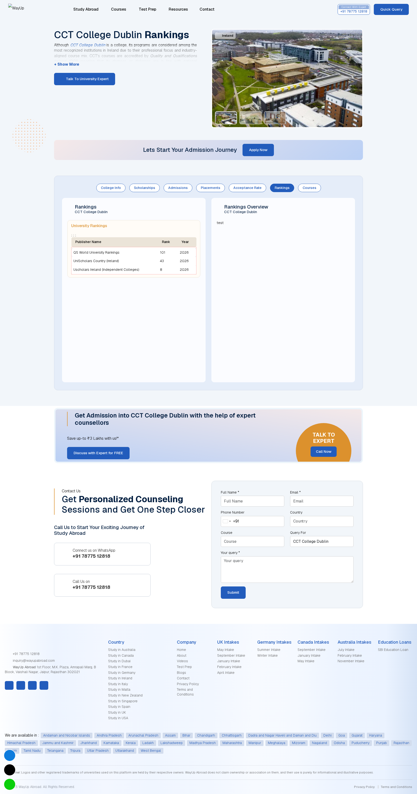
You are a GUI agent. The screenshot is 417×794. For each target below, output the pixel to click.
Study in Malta (119, 689)
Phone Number (232, 512)
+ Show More (66, 64)
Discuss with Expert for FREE (98, 453)
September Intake (231, 655)
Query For (298, 532)
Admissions (178, 188)
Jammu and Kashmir (58, 743)
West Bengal (151, 750)
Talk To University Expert (87, 79)
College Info (111, 188)
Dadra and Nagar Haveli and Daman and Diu (282, 735)
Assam (170, 735)
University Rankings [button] (89, 225)
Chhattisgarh (232, 735)
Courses (118, 9)
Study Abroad (85, 9)
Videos (182, 661)
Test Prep (147, 9)
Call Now (323, 451)
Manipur (255, 743)
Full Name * (230, 492)
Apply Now (258, 149)
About (181, 655)
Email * (295, 492)
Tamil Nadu (32, 750)
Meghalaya (276, 743)
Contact (207, 9)
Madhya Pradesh (202, 743)
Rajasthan (401, 743)
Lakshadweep (171, 743)
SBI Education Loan (393, 650)
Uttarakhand (124, 750)
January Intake (228, 661)
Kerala (131, 743)
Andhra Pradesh (109, 735)
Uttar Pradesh (98, 750)
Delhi (327, 735)
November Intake (351, 661)
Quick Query (391, 9)
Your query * (230, 552)
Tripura (75, 750)
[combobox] (230, 521)
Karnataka (111, 743)
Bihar (186, 735)
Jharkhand (88, 743)
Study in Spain (119, 706)
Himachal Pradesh (21, 743)
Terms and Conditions (185, 691)
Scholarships (144, 188)
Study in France (120, 667)
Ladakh (148, 743)
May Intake (225, 650)
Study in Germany (121, 672)
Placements (210, 188)
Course (226, 532)
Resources (179, 9)
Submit (233, 592)
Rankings (282, 188)
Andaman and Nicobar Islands (66, 735)
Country (296, 512)
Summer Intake (268, 650)
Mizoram (298, 743)
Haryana (375, 735)
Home (181, 650)
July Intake (346, 650)
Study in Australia (121, 650)
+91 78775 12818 (26, 654)
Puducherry (360, 743)
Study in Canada (121, 655)
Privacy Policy (188, 684)
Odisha (339, 743)
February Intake (229, 667)
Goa (341, 735)
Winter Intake (267, 655)
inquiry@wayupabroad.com (33, 660)
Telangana (55, 750)
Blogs (181, 672)
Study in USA (118, 718)
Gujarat (357, 735)
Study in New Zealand (125, 695)
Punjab (381, 743)
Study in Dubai (119, 661)
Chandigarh (206, 735)
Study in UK (117, 712)
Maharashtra (232, 743)
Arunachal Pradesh (143, 735)
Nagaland (319, 743)
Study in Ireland (120, 678)
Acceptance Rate (247, 188)
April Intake (226, 672)
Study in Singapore (123, 701)
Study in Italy (118, 684)
